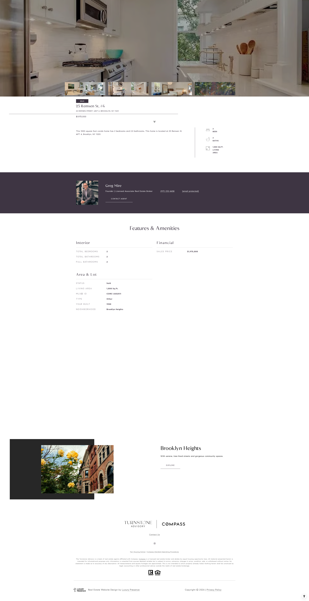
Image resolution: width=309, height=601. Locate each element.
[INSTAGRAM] (154, 543)
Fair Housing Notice (137, 552)
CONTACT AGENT (119, 199)
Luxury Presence (131, 589)
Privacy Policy (214, 589)
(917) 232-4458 (167, 191)
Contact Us (154, 534)
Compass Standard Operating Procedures (163, 552)
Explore (170, 465)
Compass (142, 559)
